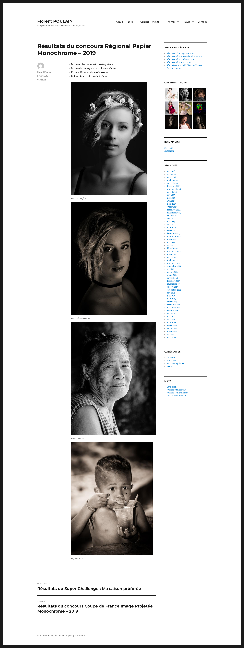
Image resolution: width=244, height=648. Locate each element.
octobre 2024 (172, 216)
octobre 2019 (172, 287)
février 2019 (172, 302)
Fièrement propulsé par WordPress (71, 635)
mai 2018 (171, 316)
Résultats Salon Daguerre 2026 (180, 53)
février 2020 (172, 275)
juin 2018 (171, 313)
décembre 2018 (173, 305)
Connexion (172, 387)
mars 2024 (171, 227)
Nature (186, 21)
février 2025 (172, 207)
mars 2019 (171, 299)
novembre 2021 (173, 263)
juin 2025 (171, 195)
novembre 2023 (174, 236)
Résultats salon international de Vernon (184, 56)
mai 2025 (171, 198)
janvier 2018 (172, 328)
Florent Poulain (44, 72)
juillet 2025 (172, 192)
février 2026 (172, 180)
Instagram (169, 151)
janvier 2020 (172, 278)
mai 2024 (171, 222)
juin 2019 (171, 293)
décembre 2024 (173, 210)
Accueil (120, 21)
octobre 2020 (172, 272)
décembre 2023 (173, 233)
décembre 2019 (173, 281)
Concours (41, 80)
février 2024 (172, 230)
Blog (130, 21)
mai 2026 (171, 171)
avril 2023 (171, 245)
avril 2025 (171, 201)
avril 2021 (171, 269)
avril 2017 (171, 334)
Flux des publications (176, 390)
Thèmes (171, 21)
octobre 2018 (172, 310)
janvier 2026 (172, 183)
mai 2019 (171, 296)
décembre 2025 (173, 186)
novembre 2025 (174, 189)
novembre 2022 (174, 251)
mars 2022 (171, 257)
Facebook (168, 148)
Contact (202, 21)
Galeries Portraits (149, 21)
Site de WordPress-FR (176, 396)
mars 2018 (171, 322)
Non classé (171, 360)
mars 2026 (171, 177)
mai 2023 (171, 242)
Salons (170, 366)
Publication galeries (175, 363)
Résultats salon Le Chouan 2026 (181, 59)
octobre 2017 (172, 331)
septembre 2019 (174, 290)
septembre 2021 (174, 266)
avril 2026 (171, 174)
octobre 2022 (172, 254)
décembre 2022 (173, 248)
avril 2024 (171, 224)
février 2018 (172, 325)
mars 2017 (171, 337)
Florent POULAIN (55, 21)
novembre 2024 (174, 213)
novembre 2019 (174, 284)
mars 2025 (171, 204)
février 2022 (172, 260)
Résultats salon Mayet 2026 (179, 62)
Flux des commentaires (177, 393)
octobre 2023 (172, 239)
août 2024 (171, 219)
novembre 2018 (173, 307)
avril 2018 (171, 319)
